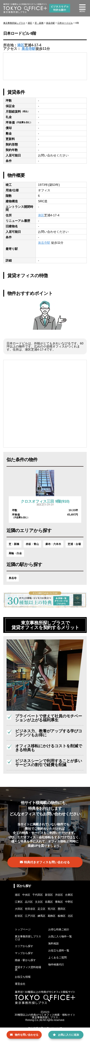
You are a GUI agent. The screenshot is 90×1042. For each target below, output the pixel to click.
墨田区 (62, 908)
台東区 (69, 894)
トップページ (23, 929)
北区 (70, 915)
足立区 (41, 908)
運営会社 (20, 983)
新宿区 (49, 894)
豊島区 (59, 901)
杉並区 (19, 915)
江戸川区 (30, 915)
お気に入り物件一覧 (60, 936)
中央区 (26, 894)
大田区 (19, 908)
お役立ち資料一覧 (58, 950)
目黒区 (49, 901)
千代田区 (37, 894)
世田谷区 (30, 908)
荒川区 (51, 908)
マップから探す (24, 953)
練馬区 (41, 915)
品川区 (29, 901)
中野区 (69, 901)
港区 (30, 23)
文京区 (39, 901)
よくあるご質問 (57, 957)
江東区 (19, 901)
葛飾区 (51, 915)
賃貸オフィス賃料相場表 (28, 968)
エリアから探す (24, 946)
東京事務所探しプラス (14, 23)
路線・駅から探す (25, 960)
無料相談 (53, 943)
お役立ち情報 (23, 976)
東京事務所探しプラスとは (28, 938)
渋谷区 (59, 894)
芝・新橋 (39, 23)
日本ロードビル (65, 23)
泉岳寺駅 (50, 23)
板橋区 (62, 915)
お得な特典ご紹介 (58, 929)
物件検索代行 (56, 964)
